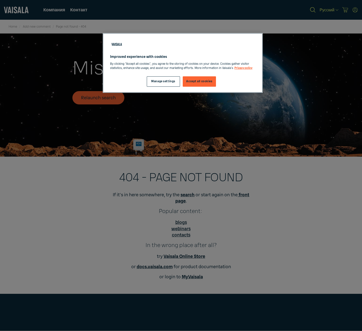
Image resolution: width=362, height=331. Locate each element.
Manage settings (163, 81)
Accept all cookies (199, 81)
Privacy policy (243, 68)
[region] (183, 63)
